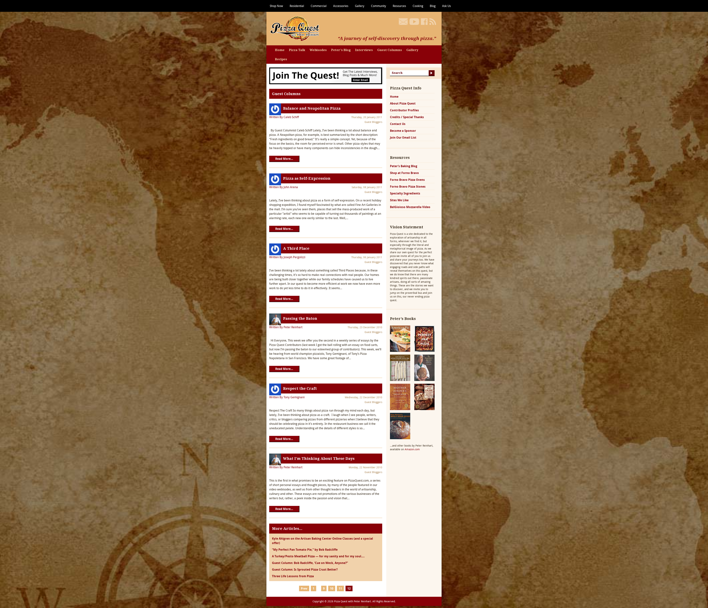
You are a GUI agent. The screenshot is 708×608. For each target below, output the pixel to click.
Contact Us (397, 124)
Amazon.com (412, 449)
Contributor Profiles (404, 110)
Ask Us (446, 6)
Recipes (281, 59)
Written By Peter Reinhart (285, 327)
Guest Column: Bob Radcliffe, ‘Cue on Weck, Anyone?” (310, 563)
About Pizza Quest (403, 103)
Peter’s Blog (341, 50)
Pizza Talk (297, 50)
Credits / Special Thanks (407, 117)
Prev (304, 588)
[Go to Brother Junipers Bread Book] (400, 396)
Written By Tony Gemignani (287, 397)
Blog (432, 6)
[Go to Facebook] (424, 21)
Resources (399, 6)
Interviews (364, 50)
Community (378, 6)
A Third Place (296, 248)
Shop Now (276, 6)
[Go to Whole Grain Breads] (400, 425)
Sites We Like (399, 200)
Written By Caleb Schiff (284, 117)
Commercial (319, 6)
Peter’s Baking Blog (403, 166)
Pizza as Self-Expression (306, 178)
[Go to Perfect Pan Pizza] (424, 338)
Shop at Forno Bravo (404, 173)
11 (340, 588)
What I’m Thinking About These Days (319, 458)
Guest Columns (389, 50)
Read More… (284, 159)
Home (279, 50)
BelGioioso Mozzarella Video (410, 207)
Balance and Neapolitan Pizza (312, 108)
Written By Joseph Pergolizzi (287, 257)
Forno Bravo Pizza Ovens (407, 180)
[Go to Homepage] (296, 28)
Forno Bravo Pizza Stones (408, 186)
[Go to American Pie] (400, 338)
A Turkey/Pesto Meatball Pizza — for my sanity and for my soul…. (318, 556)
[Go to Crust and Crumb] (424, 396)
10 (331, 588)
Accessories (340, 6)
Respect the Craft (300, 388)
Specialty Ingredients (405, 193)
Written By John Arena (283, 187)
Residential (297, 6)
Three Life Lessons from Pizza (293, 576)
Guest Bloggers (373, 122)
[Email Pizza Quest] (403, 21)
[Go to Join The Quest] (325, 76)
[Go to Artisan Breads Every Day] (400, 367)
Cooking (418, 6)
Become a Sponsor (403, 131)
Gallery (359, 6)
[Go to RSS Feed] (432, 21)
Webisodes (318, 50)
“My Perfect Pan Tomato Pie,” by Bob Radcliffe (305, 550)
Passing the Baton (300, 318)
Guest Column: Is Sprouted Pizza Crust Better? (305, 569)
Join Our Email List (403, 137)
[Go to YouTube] (414, 21)
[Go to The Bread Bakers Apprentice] (424, 367)
